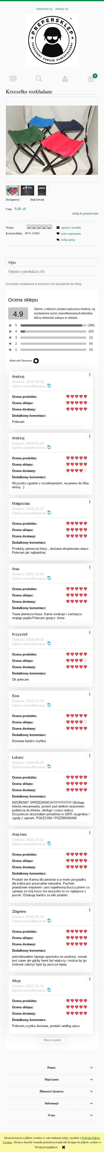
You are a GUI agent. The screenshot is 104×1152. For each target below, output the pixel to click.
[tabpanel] (52, 284)
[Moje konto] (65, 78)
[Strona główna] (52, 39)
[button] (13, 78)
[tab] (52, 262)
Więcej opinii (52, 1040)
